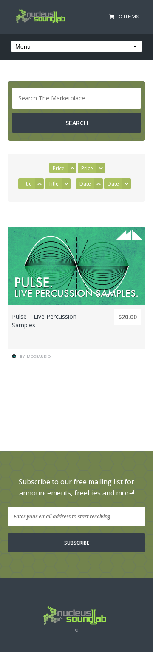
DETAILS (76, 324)
